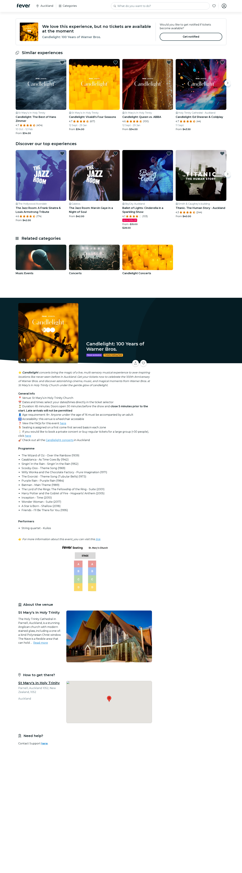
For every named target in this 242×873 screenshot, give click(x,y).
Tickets (190, 361)
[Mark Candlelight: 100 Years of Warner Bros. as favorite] (143, 363)
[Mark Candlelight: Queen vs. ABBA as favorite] (169, 62)
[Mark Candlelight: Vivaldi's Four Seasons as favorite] (115, 62)
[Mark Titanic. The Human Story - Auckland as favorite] (222, 153)
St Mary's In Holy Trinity (39, 683)
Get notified (191, 36)
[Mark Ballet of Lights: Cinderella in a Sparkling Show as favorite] (169, 153)
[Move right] (227, 83)
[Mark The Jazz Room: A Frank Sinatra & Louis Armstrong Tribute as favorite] (62, 153)
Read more (40, 642)
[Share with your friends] (135, 363)
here (63, 423)
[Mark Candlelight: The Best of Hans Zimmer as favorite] (62, 62)
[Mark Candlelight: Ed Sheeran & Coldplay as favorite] (222, 62)
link (98, 539)
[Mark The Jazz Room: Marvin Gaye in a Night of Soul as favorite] (115, 153)
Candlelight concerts (59, 440)
